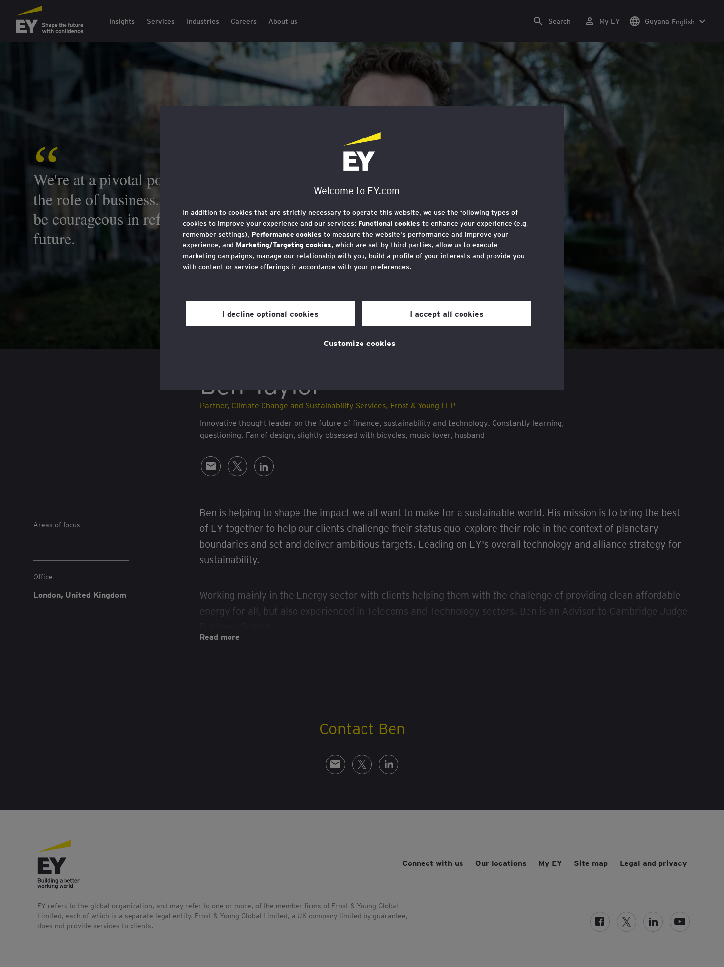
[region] (362, 248)
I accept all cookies (447, 313)
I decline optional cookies (270, 313)
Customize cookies (359, 342)
